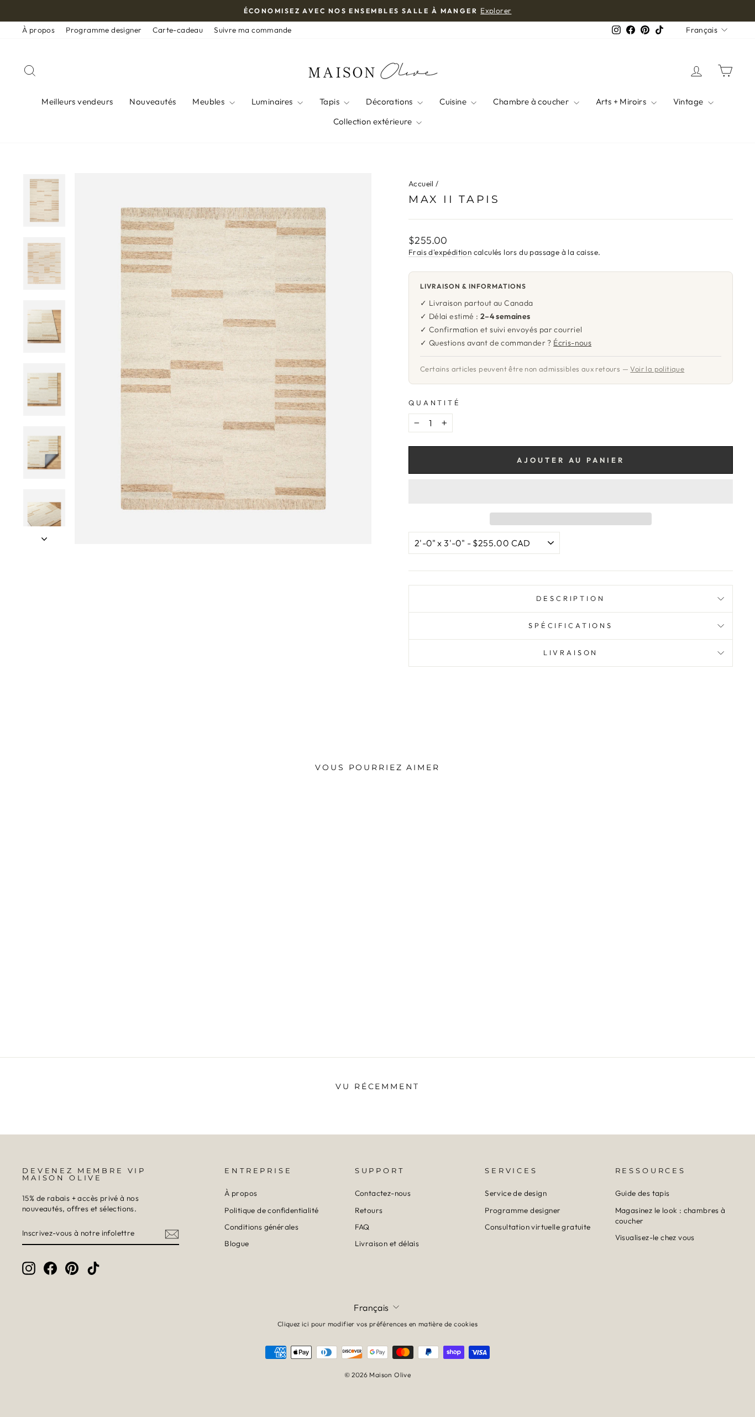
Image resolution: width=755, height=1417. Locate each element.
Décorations (390, 101)
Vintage (689, 101)
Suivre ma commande (252, 30)
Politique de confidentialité (271, 1210)
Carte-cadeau (178, 30)
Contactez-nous (383, 1193)
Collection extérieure (373, 121)
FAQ (362, 1227)
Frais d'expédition (439, 252)
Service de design (516, 1193)
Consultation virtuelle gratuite (537, 1227)
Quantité (434, 402)
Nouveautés (152, 101)
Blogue (236, 1243)
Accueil (421, 184)
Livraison (571, 652)
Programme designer (103, 30)
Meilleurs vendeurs (77, 101)
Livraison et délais (387, 1243)
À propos (38, 30)
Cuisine (453, 101)
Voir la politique (657, 368)
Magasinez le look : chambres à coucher (670, 1215)
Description (570, 598)
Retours (369, 1210)
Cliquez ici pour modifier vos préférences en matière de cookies (377, 1324)
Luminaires (273, 101)
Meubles (209, 101)
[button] (570, 491)
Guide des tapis (642, 1193)
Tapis (330, 101)
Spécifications (570, 625)
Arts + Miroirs (622, 101)
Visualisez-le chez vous (655, 1237)
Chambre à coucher (531, 101)
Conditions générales (261, 1227)
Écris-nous (572, 343)
